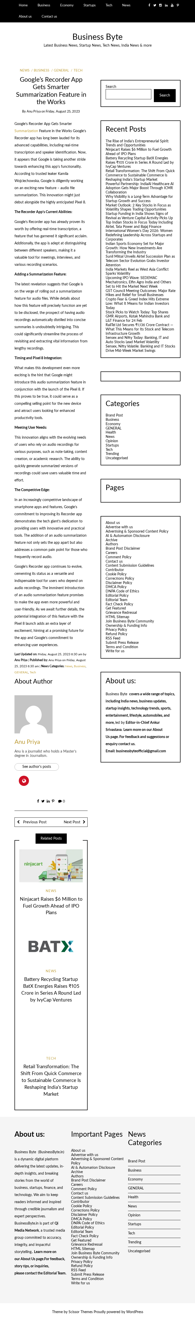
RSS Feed (113, 638)
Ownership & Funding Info (126, 626)
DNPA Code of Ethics (122, 591)
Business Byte (97, 37)
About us (25, 16)
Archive (111, 540)
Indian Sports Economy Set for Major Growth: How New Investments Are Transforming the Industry (135, 248)
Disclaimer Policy (119, 583)
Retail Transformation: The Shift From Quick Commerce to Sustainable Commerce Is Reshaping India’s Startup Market (51, 1080)
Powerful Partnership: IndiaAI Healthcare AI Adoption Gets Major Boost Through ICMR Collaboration (140, 188)
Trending (112, 454)
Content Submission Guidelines (130, 565)
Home (23, 5)
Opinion (112, 441)
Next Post (72, 822)
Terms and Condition (122, 647)
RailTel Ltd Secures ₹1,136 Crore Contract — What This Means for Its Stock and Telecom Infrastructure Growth (140, 329)
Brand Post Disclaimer (123, 548)
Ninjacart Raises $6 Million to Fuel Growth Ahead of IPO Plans (51, 906)
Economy (67, 5)
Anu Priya (34, 111)
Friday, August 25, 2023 (63, 111)
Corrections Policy (120, 578)
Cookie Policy (116, 574)
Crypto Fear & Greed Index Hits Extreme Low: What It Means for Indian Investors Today (137, 304)
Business (44, 5)
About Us (28, 1259)
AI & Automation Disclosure (128, 536)
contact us (126, 744)
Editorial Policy (117, 595)
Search (111, 87)
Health (111, 432)
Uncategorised (117, 458)
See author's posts (36, 767)
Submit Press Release (122, 643)
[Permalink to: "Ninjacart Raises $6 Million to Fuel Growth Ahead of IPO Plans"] (51, 866)
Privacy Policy (116, 630)
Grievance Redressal (121, 613)
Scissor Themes (81, 1312)
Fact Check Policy (119, 604)
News (126, 5)
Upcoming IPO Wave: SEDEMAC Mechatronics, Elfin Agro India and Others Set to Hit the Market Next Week (138, 282)
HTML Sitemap (117, 617)
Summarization (26, 131)
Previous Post (34, 822)
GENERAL (61, 70)
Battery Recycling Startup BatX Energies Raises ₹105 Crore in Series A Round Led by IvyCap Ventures (140, 163)
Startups (90, 5)
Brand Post (114, 415)
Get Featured (116, 608)
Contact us (49, 16)
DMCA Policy (116, 587)
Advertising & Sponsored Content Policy (137, 531)
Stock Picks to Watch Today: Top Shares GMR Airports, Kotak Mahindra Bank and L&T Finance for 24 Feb (138, 317)
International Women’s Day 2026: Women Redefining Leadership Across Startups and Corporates (139, 235)
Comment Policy (118, 557)
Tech (109, 5)
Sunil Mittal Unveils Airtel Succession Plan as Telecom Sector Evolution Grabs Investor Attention (140, 261)
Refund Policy (116, 634)
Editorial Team (116, 600)
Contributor (115, 570)
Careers (111, 553)
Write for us (115, 651)
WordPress (134, 1312)
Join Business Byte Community (130, 621)
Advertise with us (119, 527)
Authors (112, 544)
